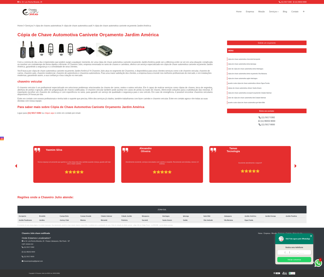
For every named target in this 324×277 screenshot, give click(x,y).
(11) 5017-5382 (286, 2)
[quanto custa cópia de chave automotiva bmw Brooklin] (66, 50)
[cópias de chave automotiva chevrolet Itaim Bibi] (85, 50)
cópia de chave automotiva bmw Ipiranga (242, 64)
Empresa (250, 12)
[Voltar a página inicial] (30, 11)
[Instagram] (2, 138)
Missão (261, 12)
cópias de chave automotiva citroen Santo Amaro (244, 88)
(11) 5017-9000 (268, 124)
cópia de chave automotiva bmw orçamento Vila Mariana (247, 74)
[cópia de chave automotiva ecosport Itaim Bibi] (26, 50)
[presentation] (12, 175)
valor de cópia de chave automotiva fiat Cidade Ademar (247, 98)
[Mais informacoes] (304, 11)
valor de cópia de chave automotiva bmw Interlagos (245, 69)
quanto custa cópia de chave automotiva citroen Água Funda (249, 83)
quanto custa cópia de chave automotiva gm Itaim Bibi (246, 102)
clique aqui (49, 113)
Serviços (273, 12)
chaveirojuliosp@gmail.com (33, 261)
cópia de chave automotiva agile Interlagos (242, 78)
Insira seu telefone (294, 247)
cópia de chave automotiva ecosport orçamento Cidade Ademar (250, 93)
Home (239, 12)
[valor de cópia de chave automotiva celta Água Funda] (105, 50)
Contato (294, 12)
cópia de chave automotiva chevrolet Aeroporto (244, 59)
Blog (285, 12)
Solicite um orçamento (267, 43)
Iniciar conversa (294, 259)
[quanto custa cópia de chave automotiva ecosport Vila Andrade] (46, 50)
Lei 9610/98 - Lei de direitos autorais (162, 225)
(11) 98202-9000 (300, 2)
